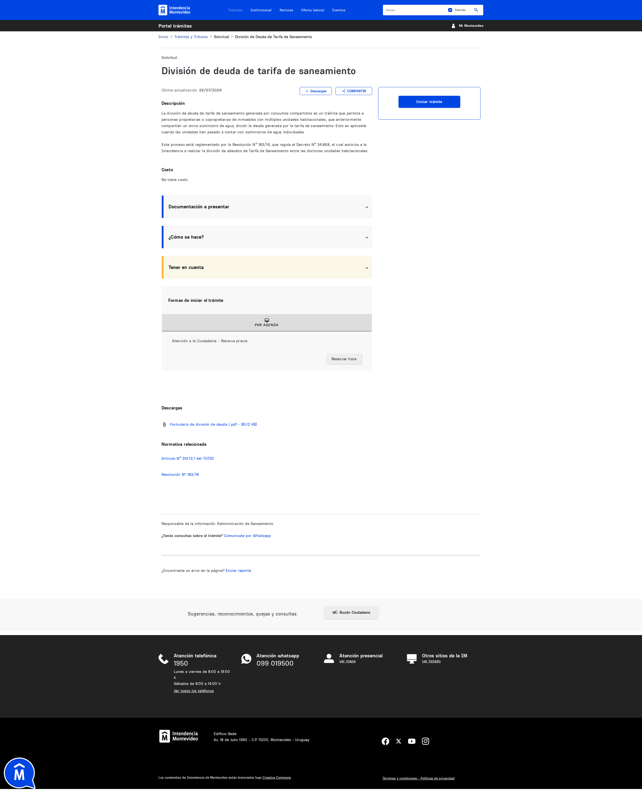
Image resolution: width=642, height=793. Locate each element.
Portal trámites (175, 26)
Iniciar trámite (429, 101)
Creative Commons (277, 777)
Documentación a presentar (199, 207)
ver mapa (347, 661)
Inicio (163, 36)
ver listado (431, 661)
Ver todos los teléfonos (194, 690)
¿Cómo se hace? (186, 237)
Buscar (476, 10)
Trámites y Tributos (191, 36)
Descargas (318, 91)
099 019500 (275, 663)
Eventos (338, 10)
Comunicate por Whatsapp (247, 535)
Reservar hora (344, 359)
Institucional (261, 10)
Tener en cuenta (186, 267)
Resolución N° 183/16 (180, 474)
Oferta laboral (312, 10)
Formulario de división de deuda (198, 424)
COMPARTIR (356, 91)
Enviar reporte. (239, 570)
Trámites (235, 10)
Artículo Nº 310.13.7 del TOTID (188, 458)
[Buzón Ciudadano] (351, 612)
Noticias (286, 10)
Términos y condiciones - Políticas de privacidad (418, 778)
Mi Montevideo (471, 25)
